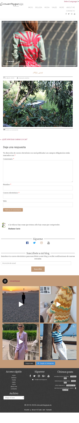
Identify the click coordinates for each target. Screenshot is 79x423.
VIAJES (54, 7)
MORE (61, 7)
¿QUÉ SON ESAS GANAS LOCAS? (13, 139)
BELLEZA (38, 7)
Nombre (7, 184)
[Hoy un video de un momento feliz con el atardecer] (20, 304)
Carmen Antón (24, 78)
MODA (46, 7)
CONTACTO (70, 11)
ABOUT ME (70, 7)
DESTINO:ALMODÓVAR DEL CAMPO (64, 388)
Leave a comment (11, 130)
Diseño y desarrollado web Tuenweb (38, 410)
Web (5, 201)
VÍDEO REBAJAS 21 (60, 385)
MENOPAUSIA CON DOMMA (62, 381)
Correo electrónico (11, 193)
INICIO (30, 7)
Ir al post (10, 61)
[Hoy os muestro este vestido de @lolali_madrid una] (20, 342)
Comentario (8, 159)
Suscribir (38, 269)
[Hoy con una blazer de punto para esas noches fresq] (58, 304)
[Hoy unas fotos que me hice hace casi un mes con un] (58, 342)
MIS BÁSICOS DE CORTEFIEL (61, 376)
